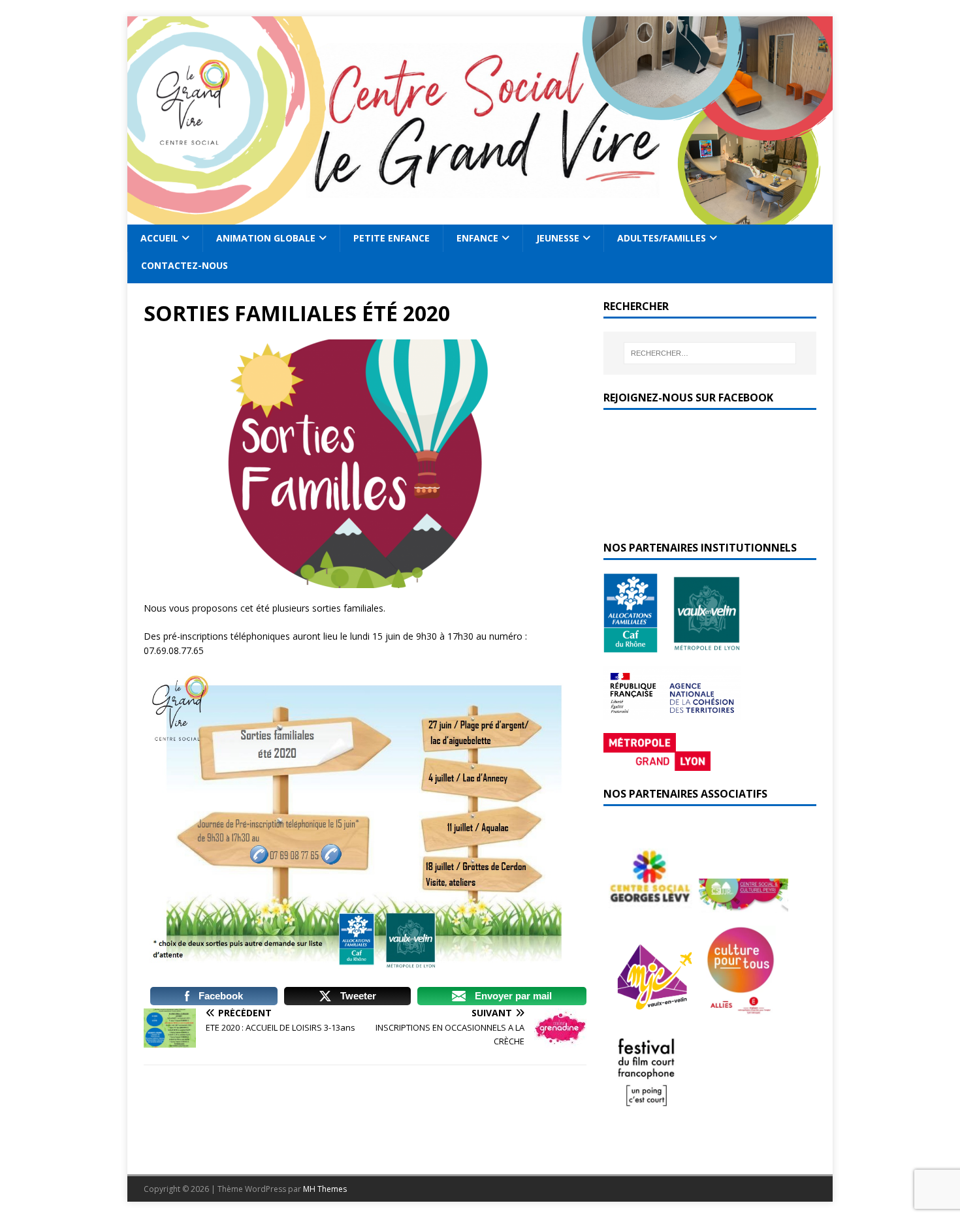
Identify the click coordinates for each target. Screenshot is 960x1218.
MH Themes (325, 1189)
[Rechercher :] (710, 353)
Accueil (159, 238)
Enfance (477, 238)
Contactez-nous (184, 265)
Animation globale (265, 238)
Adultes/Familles (661, 238)
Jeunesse (557, 238)
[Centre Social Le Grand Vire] (480, 217)
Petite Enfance (391, 238)
